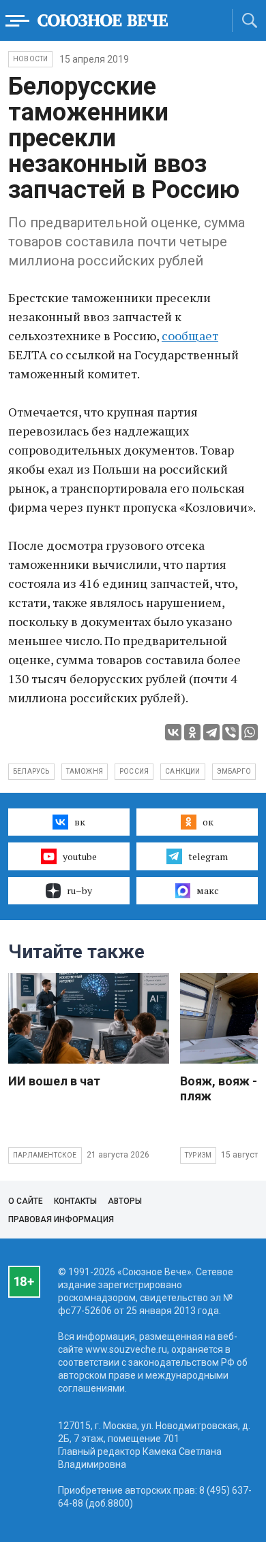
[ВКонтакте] (173, 732)
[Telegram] (211, 732)
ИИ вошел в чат (54, 1081)
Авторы (125, 1201)
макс (207, 890)
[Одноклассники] (192, 732)
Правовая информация (61, 1219)
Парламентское (45, 1155)
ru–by (79, 890)
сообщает (190, 335)
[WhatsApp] (249, 732)
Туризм (198, 1155)
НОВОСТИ (30, 59)
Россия (134, 771)
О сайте (25, 1201)
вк (79, 821)
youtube (80, 856)
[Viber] (230, 732)
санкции (182, 771)
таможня (84, 771)
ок (208, 821)
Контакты (75, 1201)
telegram (208, 856)
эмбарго (234, 771)
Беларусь (31, 771)
